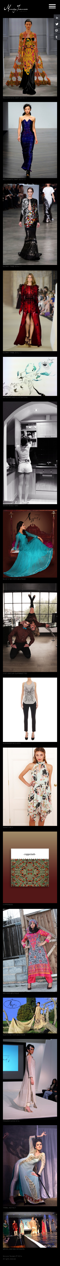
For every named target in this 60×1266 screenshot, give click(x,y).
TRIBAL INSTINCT (9, 1207)
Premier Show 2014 (11, 1121)
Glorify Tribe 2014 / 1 (12, 266)
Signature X (8, 827)
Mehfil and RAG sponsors (13, 1249)
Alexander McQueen (12, 743)
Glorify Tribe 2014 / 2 (12, 352)
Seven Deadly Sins (10, 505)
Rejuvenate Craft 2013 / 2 (14, 179)
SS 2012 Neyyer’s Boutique (14, 579)
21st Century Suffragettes (15, 673)
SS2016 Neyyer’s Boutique (14, 1034)
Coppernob (8, 904)
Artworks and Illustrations (15, 397)
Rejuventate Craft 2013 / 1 (15, 97)
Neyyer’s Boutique (11, 993)
